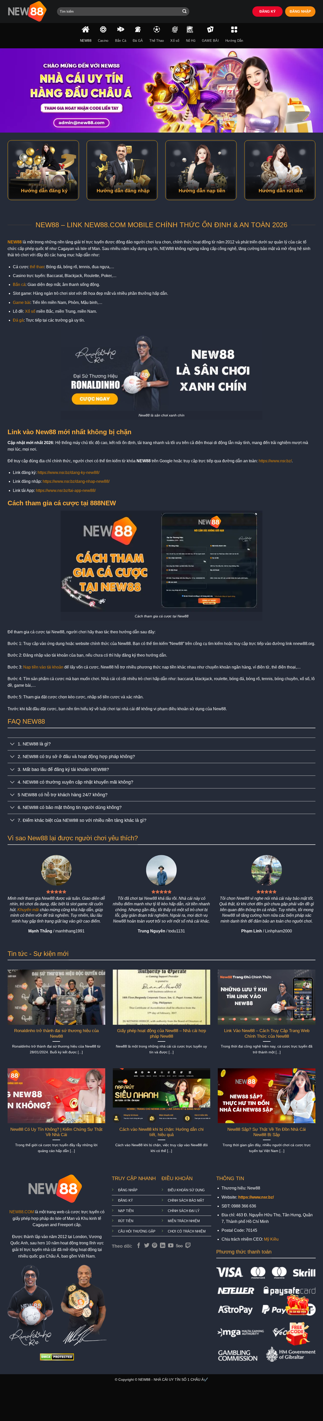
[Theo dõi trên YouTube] (170, 1246)
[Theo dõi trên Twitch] (188, 1246)
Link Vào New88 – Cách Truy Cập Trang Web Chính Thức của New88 (266, 1033)
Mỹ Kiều (271, 1239)
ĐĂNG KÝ (267, 11)
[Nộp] (184, 11)
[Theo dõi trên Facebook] (138, 1246)
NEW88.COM (21, 1212)
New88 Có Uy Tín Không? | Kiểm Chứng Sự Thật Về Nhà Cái (56, 1132)
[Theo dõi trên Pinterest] (154, 1246)
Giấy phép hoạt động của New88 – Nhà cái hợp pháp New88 (161, 1033)
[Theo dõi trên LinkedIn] (162, 1246)
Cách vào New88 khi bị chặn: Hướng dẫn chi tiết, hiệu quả (161, 1132)
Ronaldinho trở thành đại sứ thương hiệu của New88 (56, 1033)
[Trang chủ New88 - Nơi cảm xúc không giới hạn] (28, 11)
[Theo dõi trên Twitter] (146, 1246)
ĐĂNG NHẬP (300, 11)
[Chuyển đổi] (12, 744)
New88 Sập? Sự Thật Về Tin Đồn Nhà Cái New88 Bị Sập (266, 1132)
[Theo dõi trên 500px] (179, 1246)
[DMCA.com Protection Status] (57, 1356)
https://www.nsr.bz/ (275, 461)
